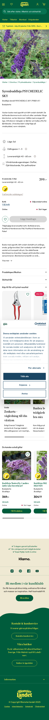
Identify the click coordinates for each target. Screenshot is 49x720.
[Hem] (24, 4)
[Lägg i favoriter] (5, 219)
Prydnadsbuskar (25, 82)
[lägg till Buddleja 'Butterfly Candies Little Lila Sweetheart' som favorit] (27, 454)
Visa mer (5, 260)
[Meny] (3, 4)
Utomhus (13, 82)
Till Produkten (21, 511)
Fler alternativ (34, 368)
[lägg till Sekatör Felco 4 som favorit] (27, 294)
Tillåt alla (25, 376)
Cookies (7, 706)
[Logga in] (37, 4)
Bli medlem (24, 598)
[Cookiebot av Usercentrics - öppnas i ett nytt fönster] (35, 324)
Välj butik (6, 205)
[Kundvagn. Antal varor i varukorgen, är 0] (44, 4)
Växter (5, 82)
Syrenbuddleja (39, 82)
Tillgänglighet (40, 706)
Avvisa (25, 393)
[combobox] (27, 11)
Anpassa (23, 385)
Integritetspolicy (17, 706)
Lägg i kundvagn (28, 219)
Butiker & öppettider (24, 663)
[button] (24, 272)
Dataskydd (29, 706)
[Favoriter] (11, 4)
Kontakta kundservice (24, 636)
